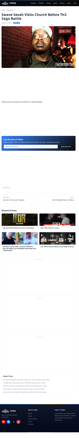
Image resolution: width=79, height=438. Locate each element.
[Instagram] (18, 422)
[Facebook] (8, 422)
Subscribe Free (66, 146)
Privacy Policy (32, 419)
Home (30, 413)
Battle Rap (16, 23)
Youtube (33, 3)
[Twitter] (13, 422)
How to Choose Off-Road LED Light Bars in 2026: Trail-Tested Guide (24, 392)
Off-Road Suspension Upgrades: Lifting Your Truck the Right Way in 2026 (26, 380)
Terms (30, 421)
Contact (30, 424)
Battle (55, 3)
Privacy (62, 3)
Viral (75, 3)
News (69, 3)
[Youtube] (3, 422)
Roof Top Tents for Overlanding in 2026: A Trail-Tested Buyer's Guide (25, 386)
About (30, 416)
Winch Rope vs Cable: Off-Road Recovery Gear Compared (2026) (24, 389)
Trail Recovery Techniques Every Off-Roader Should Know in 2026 (24, 383)
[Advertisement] (39, 84)
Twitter (48, 3)
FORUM (41, 3)
